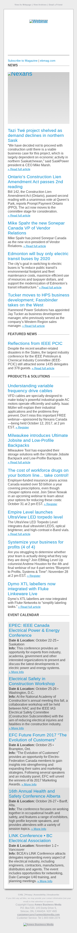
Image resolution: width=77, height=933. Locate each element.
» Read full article (19, 169)
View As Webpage (23, 5)
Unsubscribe (53, 895)
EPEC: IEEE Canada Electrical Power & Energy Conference (34, 630)
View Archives (40, 5)
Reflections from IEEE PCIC (35, 343)
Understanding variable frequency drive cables (30, 388)
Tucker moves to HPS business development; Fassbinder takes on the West (38, 300)
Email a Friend (55, 5)
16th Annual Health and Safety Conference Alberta (34, 793)
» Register (22, 427)
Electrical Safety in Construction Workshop (32, 681)
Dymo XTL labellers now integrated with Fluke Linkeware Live (31, 588)
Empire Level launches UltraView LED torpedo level (35, 514)
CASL (20, 895)
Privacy (28, 895)
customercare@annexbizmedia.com (38, 914)
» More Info (16, 672)
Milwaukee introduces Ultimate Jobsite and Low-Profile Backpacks (38, 440)
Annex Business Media (47, 904)
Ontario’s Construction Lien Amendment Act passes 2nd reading (35, 181)
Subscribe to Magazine (23, 60)
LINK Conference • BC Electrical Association (30, 838)
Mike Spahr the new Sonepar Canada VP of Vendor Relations (36, 228)
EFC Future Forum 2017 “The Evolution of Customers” (38, 737)
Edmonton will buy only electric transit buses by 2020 (38, 256)
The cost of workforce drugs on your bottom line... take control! (38, 473)
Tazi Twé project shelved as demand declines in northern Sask (36, 135)
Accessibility (40, 895)
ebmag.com (47, 60)
